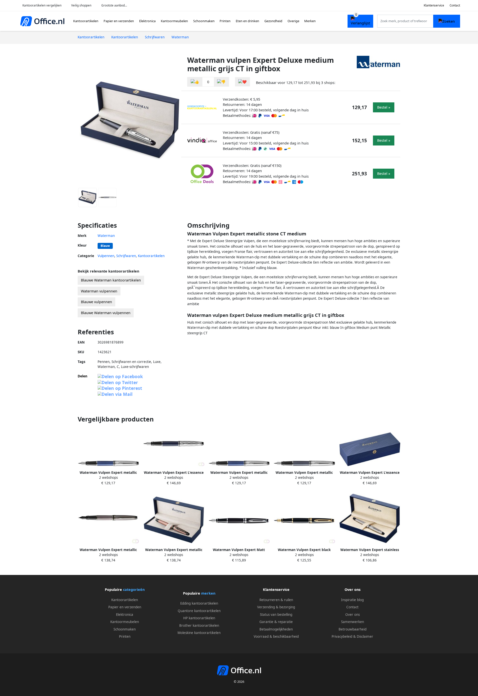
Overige (293, 21)
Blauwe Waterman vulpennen (105, 312)
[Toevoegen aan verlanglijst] (242, 81)
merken (208, 593)
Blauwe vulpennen (96, 301)
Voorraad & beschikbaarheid (276, 636)
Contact (455, 5)
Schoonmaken (204, 21)
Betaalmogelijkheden (276, 629)
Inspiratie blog (352, 600)
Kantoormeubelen (174, 21)
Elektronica (147, 21)
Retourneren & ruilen (276, 600)
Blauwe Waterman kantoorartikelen (111, 280)
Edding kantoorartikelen (199, 603)
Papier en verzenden (119, 21)
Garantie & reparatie (276, 622)
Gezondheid (273, 21)
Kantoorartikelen (85, 21)
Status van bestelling (276, 614)
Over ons (352, 614)
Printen (225, 21)
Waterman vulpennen (99, 291)
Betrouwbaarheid (352, 629)
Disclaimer (365, 636)
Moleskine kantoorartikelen (199, 632)
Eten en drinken (247, 21)
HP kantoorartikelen (199, 618)
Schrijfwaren (126, 256)
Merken (310, 21)
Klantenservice (434, 5)
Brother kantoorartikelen (199, 625)
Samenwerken (352, 622)
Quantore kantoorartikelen (199, 611)
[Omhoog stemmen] (194, 81)
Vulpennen (106, 256)
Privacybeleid (342, 636)
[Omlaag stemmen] (221, 81)
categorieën (134, 589)
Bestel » (383, 107)
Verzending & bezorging (276, 607)
